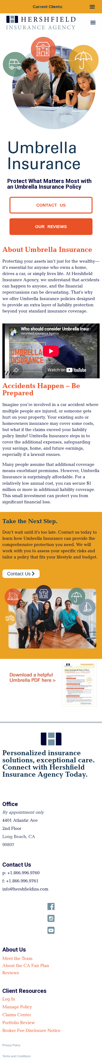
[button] (92, 6)
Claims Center (16, 1015)
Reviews (10, 973)
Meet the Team (17, 959)
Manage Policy (17, 1007)
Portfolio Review (18, 1023)
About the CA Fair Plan (25, 966)
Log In (8, 1000)
